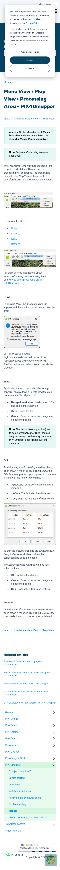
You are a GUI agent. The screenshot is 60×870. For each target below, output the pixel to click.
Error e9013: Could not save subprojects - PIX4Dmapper (23, 663)
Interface (19, 118)
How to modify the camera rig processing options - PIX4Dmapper (28, 674)
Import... (15, 233)
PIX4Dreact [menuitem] (11, 745)
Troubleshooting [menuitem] (17, 804)
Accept (30, 60)
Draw (14, 228)
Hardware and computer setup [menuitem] (25, 797)
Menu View (32, 118)
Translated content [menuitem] (15, 824)
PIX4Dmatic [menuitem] (11, 725)
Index (7, 118)
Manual (7, 82)
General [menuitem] (9, 712)
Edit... (14, 238)
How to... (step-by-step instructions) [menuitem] (28, 817)
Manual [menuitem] (13, 810)
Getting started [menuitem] (17, 777)
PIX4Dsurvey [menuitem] (12, 751)
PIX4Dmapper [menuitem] (12, 764)
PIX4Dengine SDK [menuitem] (15, 758)
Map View (48, 118)
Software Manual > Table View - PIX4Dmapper (26, 683)
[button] (53, 712)
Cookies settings (30, 51)
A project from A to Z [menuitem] (20, 771)
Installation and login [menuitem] (20, 791)
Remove (15, 244)
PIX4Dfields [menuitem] (11, 732)
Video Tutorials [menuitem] (13, 830)
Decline (30, 68)
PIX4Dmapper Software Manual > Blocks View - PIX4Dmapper (27, 693)
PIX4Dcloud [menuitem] (11, 718)
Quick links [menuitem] (14, 784)
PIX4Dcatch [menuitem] (11, 738)
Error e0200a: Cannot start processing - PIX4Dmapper (30, 702)
